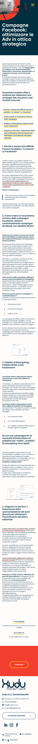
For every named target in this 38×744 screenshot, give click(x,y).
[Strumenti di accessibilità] (8, 740)
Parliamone (19, 665)
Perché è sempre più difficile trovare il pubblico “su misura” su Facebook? (18, 111)
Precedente (19, 622)
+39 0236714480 (10, 702)
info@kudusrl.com (11, 705)
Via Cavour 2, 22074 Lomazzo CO (16, 699)
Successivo (18, 633)
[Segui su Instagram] (10, 724)
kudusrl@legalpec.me (13, 708)
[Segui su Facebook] (16, 724)
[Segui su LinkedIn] (4, 724)
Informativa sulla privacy (11, 735)
